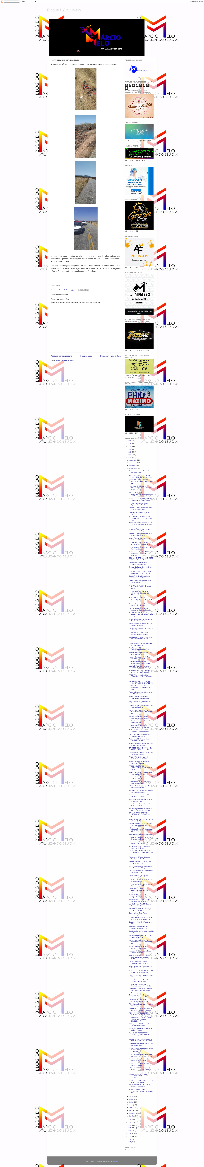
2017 (130, 1125)
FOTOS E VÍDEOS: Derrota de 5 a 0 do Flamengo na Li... (141, 880)
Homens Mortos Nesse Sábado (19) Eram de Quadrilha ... (141, 777)
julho (131, 1099)
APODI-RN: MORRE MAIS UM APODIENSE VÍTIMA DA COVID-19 (140, 676)
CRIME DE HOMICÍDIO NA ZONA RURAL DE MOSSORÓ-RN (140, 749)
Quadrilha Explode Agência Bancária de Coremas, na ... (141, 932)
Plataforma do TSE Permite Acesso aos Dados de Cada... (141, 791)
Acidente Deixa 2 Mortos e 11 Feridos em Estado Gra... (139, 876)
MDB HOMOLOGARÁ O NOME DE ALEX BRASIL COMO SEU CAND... (140, 957)
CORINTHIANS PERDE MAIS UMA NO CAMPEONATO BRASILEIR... (141, 1040)
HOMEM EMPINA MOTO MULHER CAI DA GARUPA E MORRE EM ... (141, 1055)
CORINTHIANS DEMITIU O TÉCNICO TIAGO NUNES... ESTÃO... (139, 1075)
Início (127, 1150)
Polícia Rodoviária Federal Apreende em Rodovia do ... (139, 962)
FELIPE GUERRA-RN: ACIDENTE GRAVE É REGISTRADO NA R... (140, 809)
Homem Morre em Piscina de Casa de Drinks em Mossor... (141, 744)
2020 (130, 457)
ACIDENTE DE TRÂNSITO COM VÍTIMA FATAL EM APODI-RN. (140, 499)
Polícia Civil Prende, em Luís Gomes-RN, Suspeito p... (138, 947)
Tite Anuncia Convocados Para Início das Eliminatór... (139, 847)
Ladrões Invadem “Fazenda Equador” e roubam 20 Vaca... (140, 609)
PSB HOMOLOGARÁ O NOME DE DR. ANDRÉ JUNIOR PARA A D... (141, 1009)
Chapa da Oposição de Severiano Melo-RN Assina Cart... (140, 620)
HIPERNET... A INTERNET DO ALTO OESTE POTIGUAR (141, 1081)
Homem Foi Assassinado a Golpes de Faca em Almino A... (140, 534)
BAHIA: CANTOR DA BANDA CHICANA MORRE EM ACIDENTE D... (141, 814)
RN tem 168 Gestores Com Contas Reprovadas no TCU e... (140, 885)
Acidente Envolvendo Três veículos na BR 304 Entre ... (140, 693)
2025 (130, 443)
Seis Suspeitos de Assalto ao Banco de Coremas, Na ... (141, 800)
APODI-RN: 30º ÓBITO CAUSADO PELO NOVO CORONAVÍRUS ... (140, 476)
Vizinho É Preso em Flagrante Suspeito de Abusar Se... (139, 667)
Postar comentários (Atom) (65, 360)
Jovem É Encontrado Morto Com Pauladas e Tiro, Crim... (140, 539)
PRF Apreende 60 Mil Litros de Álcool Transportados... (139, 1024)
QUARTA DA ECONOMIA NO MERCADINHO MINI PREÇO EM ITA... (141, 481)
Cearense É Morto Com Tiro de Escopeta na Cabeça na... (139, 530)
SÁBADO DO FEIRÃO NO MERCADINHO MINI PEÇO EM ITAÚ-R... (140, 586)
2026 (130, 441)
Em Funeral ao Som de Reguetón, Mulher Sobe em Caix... (140, 842)
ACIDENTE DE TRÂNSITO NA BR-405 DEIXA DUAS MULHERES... (140, 1064)
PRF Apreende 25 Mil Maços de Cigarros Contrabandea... (139, 504)
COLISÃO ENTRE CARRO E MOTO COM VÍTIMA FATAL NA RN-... (141, 559)
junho (131, 1102)
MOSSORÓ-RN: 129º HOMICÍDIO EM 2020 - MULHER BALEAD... (140, 824)
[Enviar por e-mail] (79, 290)
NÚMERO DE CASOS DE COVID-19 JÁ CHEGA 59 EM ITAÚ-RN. (141, 671)
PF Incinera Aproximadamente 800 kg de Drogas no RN (140, 653)
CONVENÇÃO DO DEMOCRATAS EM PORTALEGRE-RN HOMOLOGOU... (140, 1019)
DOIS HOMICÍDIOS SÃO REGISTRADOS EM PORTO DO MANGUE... (140, 687)
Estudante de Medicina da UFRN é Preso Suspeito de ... (140, 936)
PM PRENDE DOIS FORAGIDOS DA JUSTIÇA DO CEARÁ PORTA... (141, 543)
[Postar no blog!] (81, 290)
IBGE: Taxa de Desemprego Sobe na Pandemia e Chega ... (140, 867)
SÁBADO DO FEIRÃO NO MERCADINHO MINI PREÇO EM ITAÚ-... (141, 830)
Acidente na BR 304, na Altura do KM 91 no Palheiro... (140, 739)
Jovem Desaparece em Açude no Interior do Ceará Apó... (140, 762)
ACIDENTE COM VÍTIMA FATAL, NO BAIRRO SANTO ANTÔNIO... (141, 971)
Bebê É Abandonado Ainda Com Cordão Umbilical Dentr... (140, 980)
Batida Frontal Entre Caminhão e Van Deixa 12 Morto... (140, 795)
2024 (130, 446)
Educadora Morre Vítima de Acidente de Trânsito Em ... (139, 927)
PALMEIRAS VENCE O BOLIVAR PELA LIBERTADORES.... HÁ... (140, 909)
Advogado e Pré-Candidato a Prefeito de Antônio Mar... (139, 563)
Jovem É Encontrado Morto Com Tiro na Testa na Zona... (140, 604)
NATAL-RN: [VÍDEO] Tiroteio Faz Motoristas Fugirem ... (140, 786)
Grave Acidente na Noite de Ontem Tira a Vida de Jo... (140, 548)
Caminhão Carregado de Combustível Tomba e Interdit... (140, 662)
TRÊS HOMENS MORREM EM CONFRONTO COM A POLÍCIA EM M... (140, 518)
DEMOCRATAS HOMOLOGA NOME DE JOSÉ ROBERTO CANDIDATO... (141, 1049)
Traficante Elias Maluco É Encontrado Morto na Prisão (139, 730)
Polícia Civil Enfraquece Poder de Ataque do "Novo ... (140, 895)
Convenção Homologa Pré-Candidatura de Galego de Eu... (140, 985)
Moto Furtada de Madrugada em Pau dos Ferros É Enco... (140, 702)
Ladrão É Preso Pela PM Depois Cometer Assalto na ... (140, 905)
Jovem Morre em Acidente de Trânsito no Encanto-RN (139, 996)
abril (131, 1108)
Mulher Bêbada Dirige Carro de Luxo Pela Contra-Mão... (139, 900)
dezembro (133, 460)
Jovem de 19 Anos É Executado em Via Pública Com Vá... (141, 967)
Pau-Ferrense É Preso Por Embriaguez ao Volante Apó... (139, 648)
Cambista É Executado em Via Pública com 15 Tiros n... (139, 1059)
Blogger (115, 1161)
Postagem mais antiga (110, 356)
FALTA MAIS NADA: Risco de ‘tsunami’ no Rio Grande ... (138, 758)
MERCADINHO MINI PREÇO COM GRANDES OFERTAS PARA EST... (140, 638)
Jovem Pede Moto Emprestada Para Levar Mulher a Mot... (141, 773)
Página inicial (86, 356)
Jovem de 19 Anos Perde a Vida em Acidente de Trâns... (141, 820)
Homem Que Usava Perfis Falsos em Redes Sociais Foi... (140, 658)
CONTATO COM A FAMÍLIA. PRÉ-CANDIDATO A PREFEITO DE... (140, 572)
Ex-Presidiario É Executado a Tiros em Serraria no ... (140, 721)
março (131, 1110)
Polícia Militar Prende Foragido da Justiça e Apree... (140, 1029)
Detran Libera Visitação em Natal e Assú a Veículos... (140, 581)
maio (131, 1105)
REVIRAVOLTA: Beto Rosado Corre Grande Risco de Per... (141, 1085)
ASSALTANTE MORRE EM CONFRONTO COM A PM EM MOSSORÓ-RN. (140, 487)
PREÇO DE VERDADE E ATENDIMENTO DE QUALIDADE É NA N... (141, 494)
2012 (130, 1139)
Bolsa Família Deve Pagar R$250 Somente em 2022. (140, 782)
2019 (130, 1119)
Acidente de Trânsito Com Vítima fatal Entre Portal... (140, 471)
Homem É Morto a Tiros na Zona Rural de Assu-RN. (140, 862)
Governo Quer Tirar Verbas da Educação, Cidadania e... (139, 914)
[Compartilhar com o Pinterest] (87, 290)
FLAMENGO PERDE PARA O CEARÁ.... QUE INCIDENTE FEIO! (139, 1034)
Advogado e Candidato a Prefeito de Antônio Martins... (141, 629)
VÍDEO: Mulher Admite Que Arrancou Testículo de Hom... (139, 1000)
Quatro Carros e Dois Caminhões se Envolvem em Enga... (141, 838)
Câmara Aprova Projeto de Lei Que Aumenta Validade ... (141, 706)
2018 (130, 1122)
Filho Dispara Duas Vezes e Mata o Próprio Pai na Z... (141, 1005)
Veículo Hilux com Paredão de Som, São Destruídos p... (141, 1044)
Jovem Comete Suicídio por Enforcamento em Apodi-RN (139, 697)
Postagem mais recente (61, 356)
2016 (130, 1128)
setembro (132, 468)
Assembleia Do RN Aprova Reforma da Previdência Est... (141, 644)
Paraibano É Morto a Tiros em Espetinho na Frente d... (139, 513)
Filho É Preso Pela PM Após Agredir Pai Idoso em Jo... (141, 976)
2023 (130, 449)
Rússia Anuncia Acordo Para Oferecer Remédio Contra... (139, 633)
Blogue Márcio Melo (64, 10)
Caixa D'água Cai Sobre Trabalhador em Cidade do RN (140, 726)
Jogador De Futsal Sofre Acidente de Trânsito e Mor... (140, 568)
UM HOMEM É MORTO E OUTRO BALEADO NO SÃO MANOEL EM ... (141, 852)
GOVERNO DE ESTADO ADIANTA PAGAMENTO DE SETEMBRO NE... (140, 990)
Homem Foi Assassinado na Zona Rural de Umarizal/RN (140, 508)
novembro (133, 463)
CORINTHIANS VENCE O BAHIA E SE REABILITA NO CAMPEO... (140, 918)
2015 (130, 1131)
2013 (130, 1136)
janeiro (131, 1116)
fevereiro (132, 1113)
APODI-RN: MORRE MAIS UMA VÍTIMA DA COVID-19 (139, 735)
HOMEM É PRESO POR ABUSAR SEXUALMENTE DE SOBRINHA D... (140, 599)
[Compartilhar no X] (83, 290)
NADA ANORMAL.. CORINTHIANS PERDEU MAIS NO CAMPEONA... (141, 682)
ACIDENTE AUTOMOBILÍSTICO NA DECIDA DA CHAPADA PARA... (141, 1014)
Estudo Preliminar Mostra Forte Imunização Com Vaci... (139, 577)
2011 (129, 1142)
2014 (130, 1133)
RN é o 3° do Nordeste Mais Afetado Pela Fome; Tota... (141, 871)
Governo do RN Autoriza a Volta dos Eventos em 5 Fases (141, 753)
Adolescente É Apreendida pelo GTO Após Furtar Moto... (139, 858)
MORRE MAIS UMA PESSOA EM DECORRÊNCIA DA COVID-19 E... (140, 1069)
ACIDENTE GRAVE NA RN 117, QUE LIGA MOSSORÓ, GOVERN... (139, 553)
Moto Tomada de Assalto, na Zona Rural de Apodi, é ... (140, 804)
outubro (132, 465)
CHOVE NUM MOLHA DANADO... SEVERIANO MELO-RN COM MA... (140, 593)
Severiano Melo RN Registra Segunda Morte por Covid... (139, 717)
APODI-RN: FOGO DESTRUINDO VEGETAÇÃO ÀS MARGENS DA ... (140, 524)
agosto (131, 1096)
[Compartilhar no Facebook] (85, 290)
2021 (130, 455)
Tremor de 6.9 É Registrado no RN (140, 834)
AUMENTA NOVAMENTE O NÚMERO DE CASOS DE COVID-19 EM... (141, 614)
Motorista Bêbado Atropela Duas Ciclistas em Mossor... (140, 952)
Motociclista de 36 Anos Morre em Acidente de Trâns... (140, 624)
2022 (130, 452)
